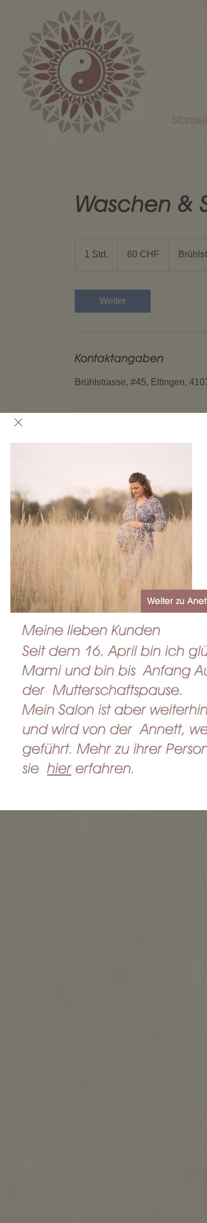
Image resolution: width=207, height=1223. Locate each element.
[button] (18, 422)
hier (59, 768)
